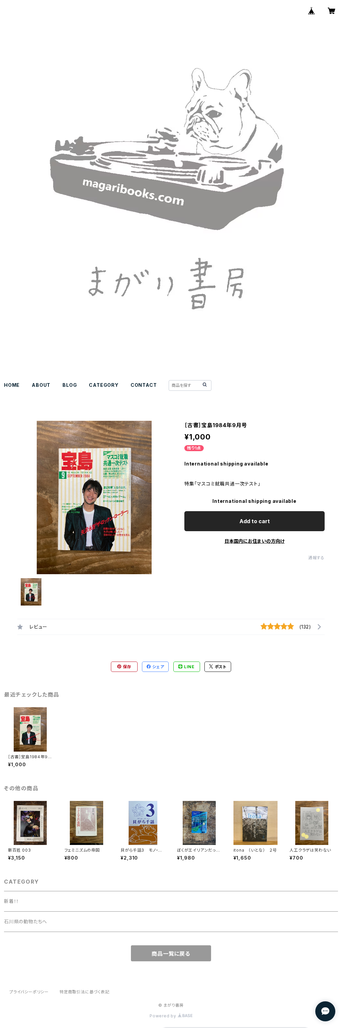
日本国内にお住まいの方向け (254, 541)
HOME (12, 385)
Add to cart (254, 521)
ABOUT (41, 385)
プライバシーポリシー (29, 991)
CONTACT (144, 385)
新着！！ (11, 901)
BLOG (69, 385)
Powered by (164, 1015)
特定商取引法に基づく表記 (84, 991)
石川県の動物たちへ (25, 921)
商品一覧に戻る (171, 953)
